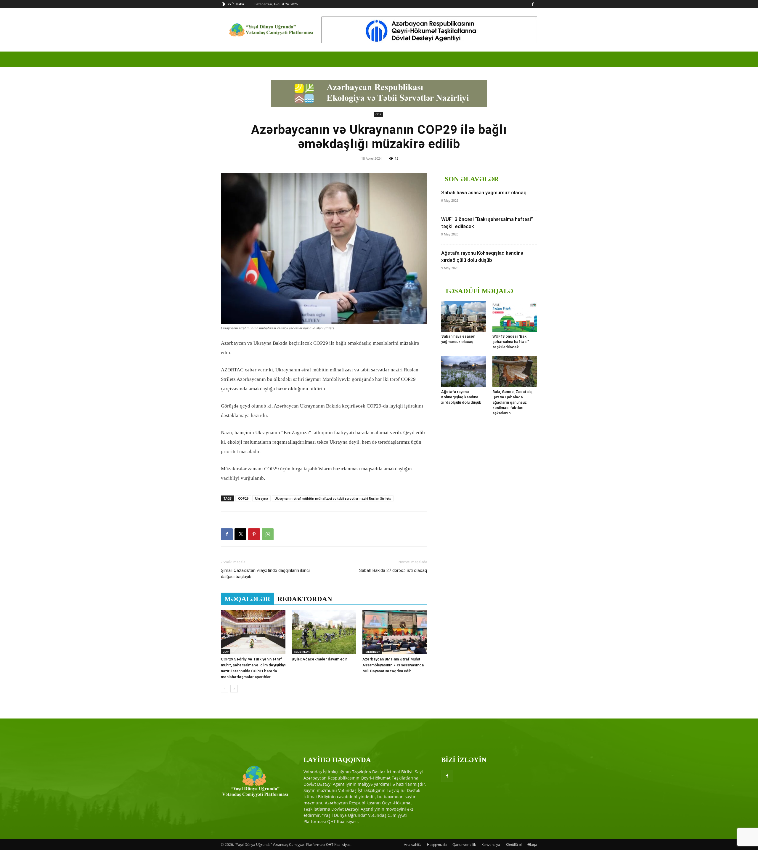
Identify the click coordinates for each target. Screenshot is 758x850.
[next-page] (234, 688)
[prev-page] (224, 688)
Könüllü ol (514, 844)
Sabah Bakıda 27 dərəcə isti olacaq (393, 570)
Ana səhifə (412, 844)
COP (378, 114)
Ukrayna (261, 498)
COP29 (243, 498)
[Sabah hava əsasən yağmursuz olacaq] (463, 316)
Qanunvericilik (464, 844)
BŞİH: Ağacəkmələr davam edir (319, 659)
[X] (240, 534)
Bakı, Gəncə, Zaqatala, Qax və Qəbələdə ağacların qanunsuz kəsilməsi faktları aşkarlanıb (512, 402)
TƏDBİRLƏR (301, 651)
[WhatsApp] (268, 534)
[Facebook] (532, 4)
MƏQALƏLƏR (247, 599)
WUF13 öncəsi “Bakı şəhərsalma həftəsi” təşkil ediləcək (510, 341)
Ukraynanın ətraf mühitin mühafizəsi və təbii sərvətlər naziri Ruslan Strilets (332, 498)
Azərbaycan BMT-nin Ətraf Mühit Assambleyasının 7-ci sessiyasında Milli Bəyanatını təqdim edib (393, 665)
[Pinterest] (254, 534)
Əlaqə (532, 844)
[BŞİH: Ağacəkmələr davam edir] (324, 632)
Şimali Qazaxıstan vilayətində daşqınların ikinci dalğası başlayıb (265, 573)
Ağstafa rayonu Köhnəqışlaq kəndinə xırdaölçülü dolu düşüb (461, 397)
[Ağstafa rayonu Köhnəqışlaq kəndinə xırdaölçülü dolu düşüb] (463, 371)
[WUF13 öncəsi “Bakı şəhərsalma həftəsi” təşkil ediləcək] (514, 316)
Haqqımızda (437, 844)
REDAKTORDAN (304, 599)
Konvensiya (490, 844)
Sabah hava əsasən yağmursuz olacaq (483, 192)
